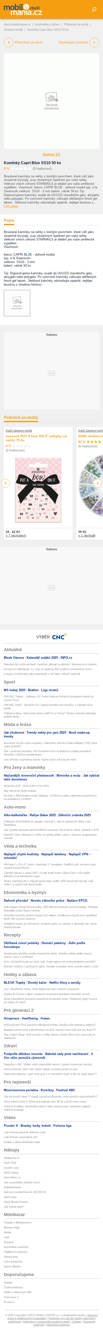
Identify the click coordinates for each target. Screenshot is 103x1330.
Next (98, 483)
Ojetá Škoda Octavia (16, 1201)
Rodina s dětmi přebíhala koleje (22, 1142)
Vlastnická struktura (58, 1324)
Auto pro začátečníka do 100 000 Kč (25, 1192)
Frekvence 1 (11, 1297)
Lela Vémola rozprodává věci (21, 1137)
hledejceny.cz (12, 1157)
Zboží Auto (10, 1197)
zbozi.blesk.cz (12, 1177)
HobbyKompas (12, 1187)
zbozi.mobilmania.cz (17, 24)
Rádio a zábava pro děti (17, 1292)
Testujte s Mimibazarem (17, 1222)
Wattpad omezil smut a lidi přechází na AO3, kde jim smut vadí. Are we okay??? (50, 1029)
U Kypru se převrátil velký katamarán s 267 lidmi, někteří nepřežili (42, 673)
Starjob (8, 1282)
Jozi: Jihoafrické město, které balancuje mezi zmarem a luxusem (41, 989)
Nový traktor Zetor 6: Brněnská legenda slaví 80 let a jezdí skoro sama (45, 1101)
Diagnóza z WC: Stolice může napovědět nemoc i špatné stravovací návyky (48, 1064)
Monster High (11, 1227)
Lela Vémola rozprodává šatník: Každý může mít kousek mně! (40, 759)
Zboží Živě (10, 1162)
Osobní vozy (11, 1167)
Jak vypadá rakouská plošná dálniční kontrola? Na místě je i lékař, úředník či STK (51, 829)
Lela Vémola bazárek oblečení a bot (24, 1132)
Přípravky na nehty (76, 24)
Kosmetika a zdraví (47, 24)
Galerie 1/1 (51, 154)
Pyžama (8, 1242)
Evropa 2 (9, 1301)
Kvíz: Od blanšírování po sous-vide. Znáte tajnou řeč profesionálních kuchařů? (50, 961)
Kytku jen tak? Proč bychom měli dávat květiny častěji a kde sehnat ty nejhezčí (50, 1024)
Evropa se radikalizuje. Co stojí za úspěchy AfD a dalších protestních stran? (48, 669)
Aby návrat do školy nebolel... (21, 790)
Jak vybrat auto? (13, 1206)
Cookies (76, 1321)
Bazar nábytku (12, 1266)
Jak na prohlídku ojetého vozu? (22, 1182)
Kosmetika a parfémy (16, 1247)
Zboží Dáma (11, 1172)
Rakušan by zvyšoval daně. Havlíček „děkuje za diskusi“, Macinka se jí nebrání (50, 664)
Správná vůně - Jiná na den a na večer (26, 785)
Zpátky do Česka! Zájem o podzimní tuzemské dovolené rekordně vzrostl (46, 994)
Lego (7, 1237)
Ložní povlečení (13, 1261)
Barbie (7, 1232)
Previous (5, 483)
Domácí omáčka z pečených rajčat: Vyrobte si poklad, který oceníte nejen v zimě (51, 966)
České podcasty (13, 1287)
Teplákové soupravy (16, 1251)
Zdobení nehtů (13, 29)
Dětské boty (11, 1256)
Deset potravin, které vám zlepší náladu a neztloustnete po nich (41, 1069)
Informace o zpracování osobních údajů (46, 1321)
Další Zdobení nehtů (19, 430)
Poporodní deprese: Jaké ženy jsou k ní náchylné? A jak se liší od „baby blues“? (50, 1073)
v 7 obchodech (16, 535)
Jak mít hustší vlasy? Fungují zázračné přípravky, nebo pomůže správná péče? (50, 1096)
